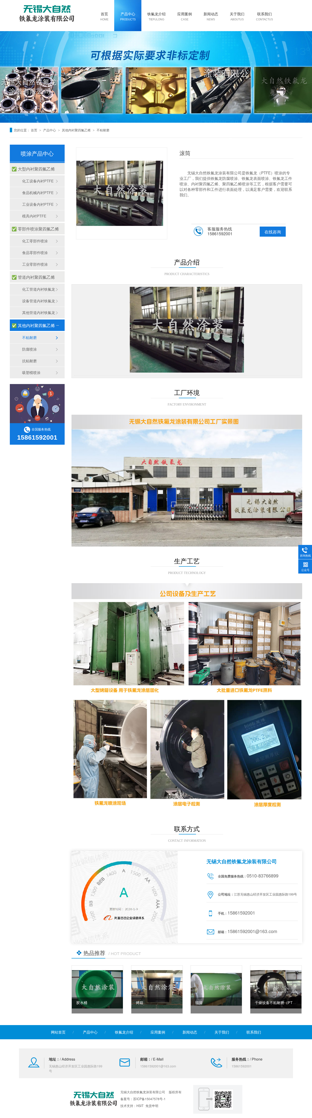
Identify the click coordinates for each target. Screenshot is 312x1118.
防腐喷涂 (29, 349)
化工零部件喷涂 (35, 241)
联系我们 (264, 16)
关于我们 (237, 16)
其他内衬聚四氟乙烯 (76, 130)
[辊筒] (216, 990)
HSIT (140, 1105)
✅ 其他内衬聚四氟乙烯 (33, 325)
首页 (104, 16)
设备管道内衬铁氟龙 (38, 300)
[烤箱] (156, 990)
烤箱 (139, 1002)
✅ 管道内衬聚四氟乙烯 (33, 277)
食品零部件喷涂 (35, 252)
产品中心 (128, 16)
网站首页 (58, 1032)
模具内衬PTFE (34, 216)
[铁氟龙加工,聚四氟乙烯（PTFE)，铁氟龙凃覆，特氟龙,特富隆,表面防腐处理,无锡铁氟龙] (46, 13)
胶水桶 (81, 1002)
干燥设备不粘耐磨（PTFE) (277, 1002)
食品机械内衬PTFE (38, 192)
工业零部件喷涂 (35, 264)
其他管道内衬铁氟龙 (38, 312)
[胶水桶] (97, 990)
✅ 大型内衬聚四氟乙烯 (33, 169)
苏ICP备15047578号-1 (149, 1098)
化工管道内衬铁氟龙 (38, 289)
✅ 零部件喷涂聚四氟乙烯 (35, 229)
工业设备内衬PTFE (38, 204)
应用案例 (184, 16)
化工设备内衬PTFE (38, 181)
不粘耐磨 (103, 130)
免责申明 (151, 1105)
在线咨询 (272, 232)
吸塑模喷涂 (31, 372)
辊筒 (199, 1002)
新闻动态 (211, 16)
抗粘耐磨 (29, 360)
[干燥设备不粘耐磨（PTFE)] (275, 990)
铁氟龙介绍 (156, 16)
